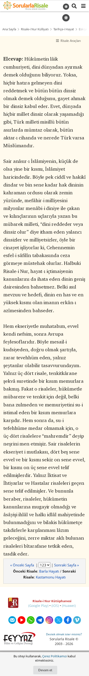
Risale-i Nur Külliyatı (35, 29)
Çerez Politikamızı (54, 656)
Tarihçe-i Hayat (63, 29)
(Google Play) (38, 605)
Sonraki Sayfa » (66, 565)
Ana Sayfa (9, 29)
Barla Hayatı (49, 571)
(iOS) (55, 605)
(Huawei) (69, 605)
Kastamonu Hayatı (51, 577)
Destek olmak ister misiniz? (64, 634)
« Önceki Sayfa (22, 565)
